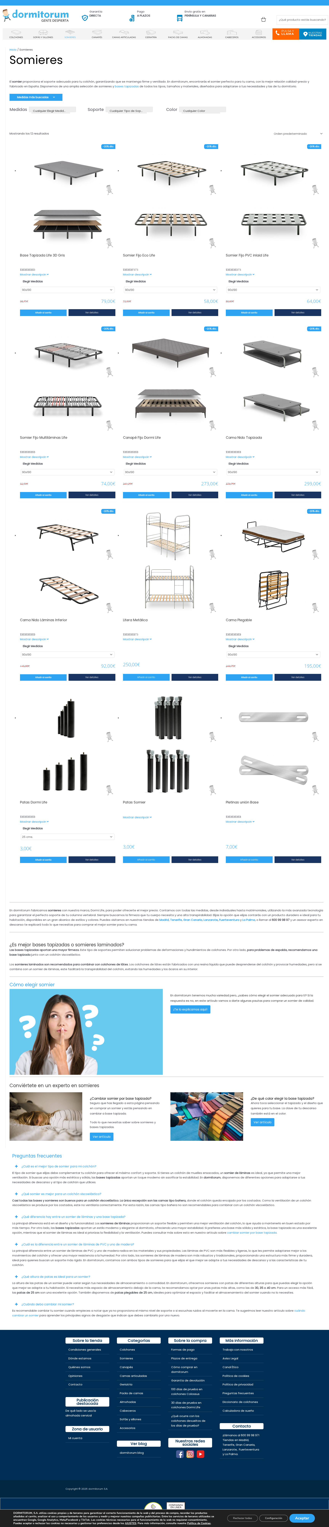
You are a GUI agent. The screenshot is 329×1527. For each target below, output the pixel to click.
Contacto (75, 1384)
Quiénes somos (79, 1367)
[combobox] (52, 109)
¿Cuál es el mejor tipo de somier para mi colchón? (59, 1166)
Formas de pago (183, 1350)
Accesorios (127, 1428)
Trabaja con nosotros (238, 1350)
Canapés (126, 1367)
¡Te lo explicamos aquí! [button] (190, 1009)
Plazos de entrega (184, 1358)
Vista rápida (67, 247)
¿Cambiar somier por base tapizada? (120, 1098)
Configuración (273, 1518)
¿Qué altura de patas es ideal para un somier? (56, 1277)
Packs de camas (131, 1393)
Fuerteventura (249, 1449)
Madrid (243, 1440)
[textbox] (50, 111)
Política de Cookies (199, 1523)
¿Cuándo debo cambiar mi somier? (48, 1304)
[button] (164, 1166)
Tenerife (228, 1445)
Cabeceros (128, 1411)
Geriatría (126, 1384)
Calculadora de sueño (238, 1411)
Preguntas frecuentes (238, 1393)
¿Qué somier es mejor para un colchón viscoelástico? (61, 1194)
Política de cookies (236, 1376)
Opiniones (75, 1376)
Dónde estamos (79, 1358)
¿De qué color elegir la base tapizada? (282, 1098)
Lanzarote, (230, 1449)
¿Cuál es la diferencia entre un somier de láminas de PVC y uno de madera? (78, 1244)
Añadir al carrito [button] (146, 677)
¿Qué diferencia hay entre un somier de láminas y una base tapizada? (73, 1217)
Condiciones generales (84, 1350)
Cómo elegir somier (32, 984)
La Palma (248, 920)
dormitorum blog (132, 1453)
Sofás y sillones (130, 1419)
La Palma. (231, 1454)
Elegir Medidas (33, 281)
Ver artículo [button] (102, 1137)
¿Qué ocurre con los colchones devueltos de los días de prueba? (188, 1420)
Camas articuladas (133, 1376)
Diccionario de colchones (240, 1402)
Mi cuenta (75, 1438)
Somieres (126, 1358)
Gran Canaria (245, 1445)
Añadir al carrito (43, 312)
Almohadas (128, 1402)
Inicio (13, 50)
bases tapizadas (127, 86)
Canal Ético (231, 1367)
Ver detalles (91, 312)
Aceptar (302, 1518)
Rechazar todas (242, 1518)
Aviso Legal (230, 1358)
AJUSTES (130, 1523)
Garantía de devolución (188, 1380)
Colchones (127, 1350)
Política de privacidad (238, 1384)
